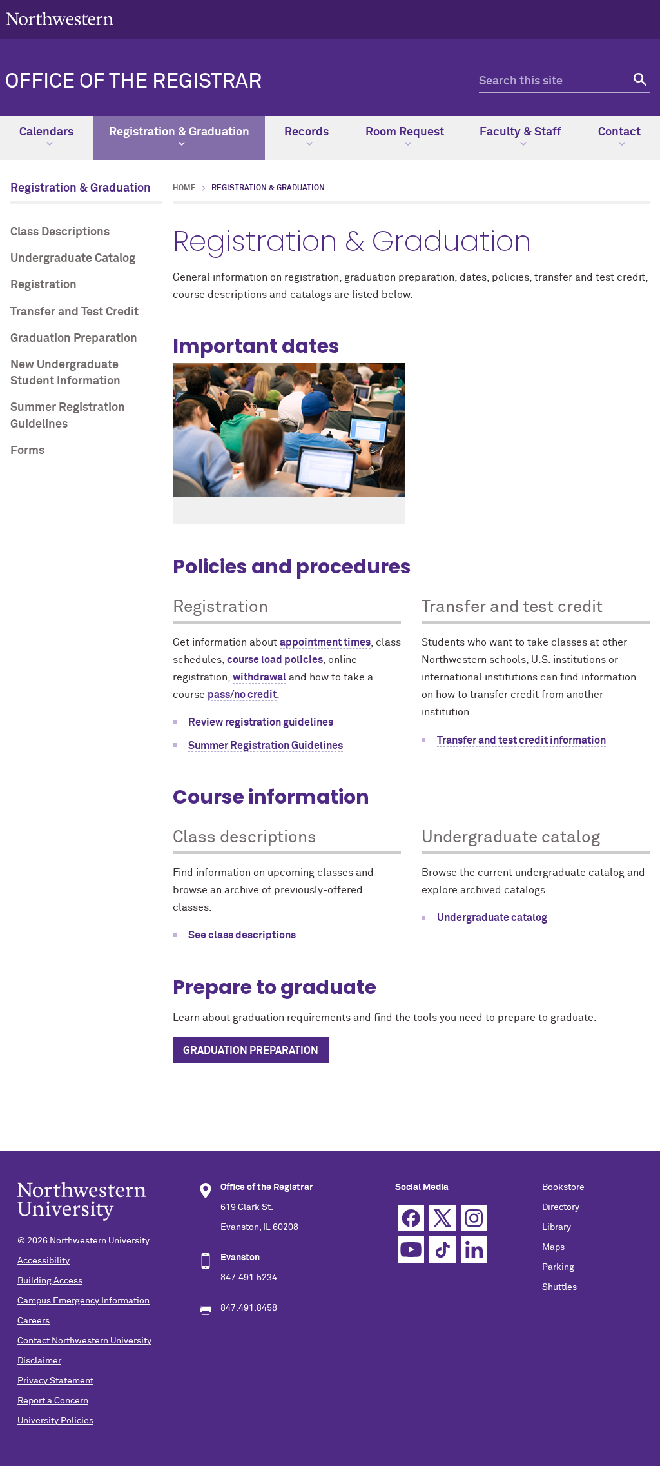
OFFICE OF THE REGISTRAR (133, 82)
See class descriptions (242, 935)
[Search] (638, 81)
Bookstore (563, 1187)
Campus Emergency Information (83, 1300)
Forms (27, 451)
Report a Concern (52, 1400)
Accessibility (43, 1260)
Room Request (404, 132)
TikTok (442, 1249)
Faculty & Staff (520, 132)
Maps (553, 1247)
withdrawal (259, 677)
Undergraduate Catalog (72, 258)
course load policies (274, 660)
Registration (43, 285)
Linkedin (474, 1249)
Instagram (474, 1218)
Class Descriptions (60, 232)
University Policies (55, 1420)
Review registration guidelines (260, 722)
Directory (560, 1207)
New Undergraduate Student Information (65, 373)
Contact (619, 132)
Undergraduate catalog (493, 918)
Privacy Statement (55, 1380)
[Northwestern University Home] (60, 18)
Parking (558, 1267)
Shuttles (559, 1287)
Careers (33, 1320)
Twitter (442, 1218)
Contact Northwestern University (84, 1340)
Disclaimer (39, 1360)
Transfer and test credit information (521, 740)
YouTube (411, 1249)
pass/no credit (242, 694)
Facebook (411, 1218)
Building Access (49, 1280)
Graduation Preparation (73, 338)
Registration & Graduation (179, 132)
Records (306, 132)
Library (556, 1227)
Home (184, 188)
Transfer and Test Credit (74, 312)
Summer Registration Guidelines (67, 416)
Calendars (46, 132)
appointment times (325, 642)
